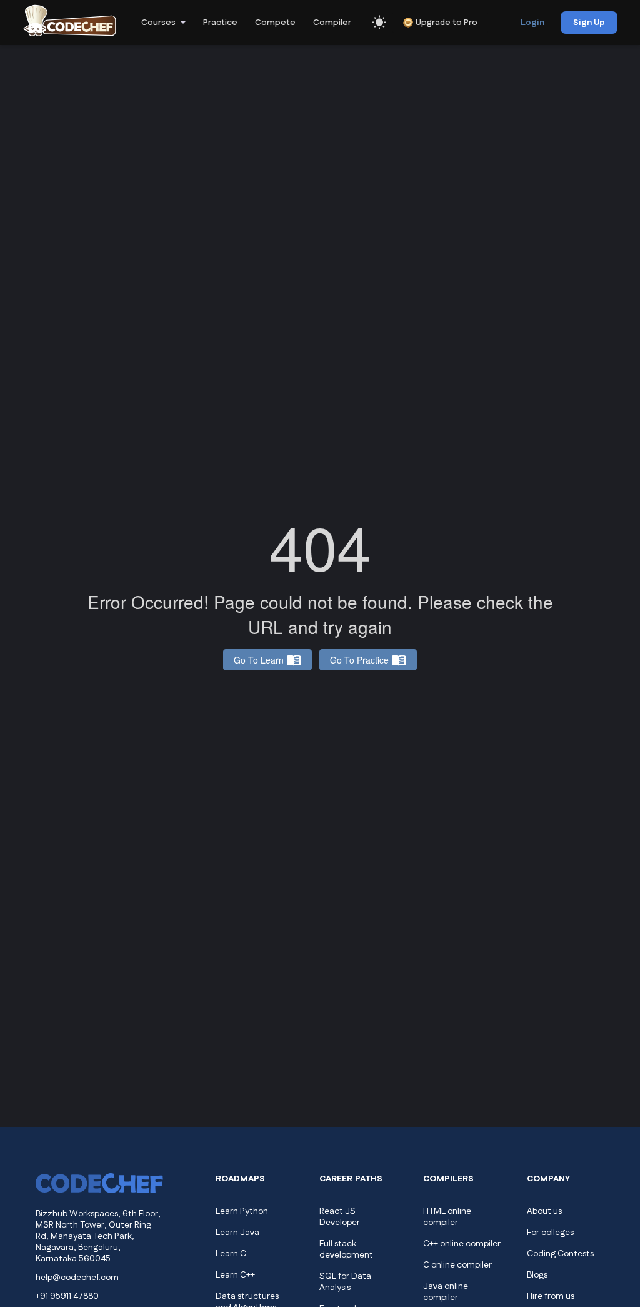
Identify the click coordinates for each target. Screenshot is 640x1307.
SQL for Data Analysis (345, 1282)
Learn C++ (235, 1275)
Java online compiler (445, 1292)
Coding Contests (560, 1254)
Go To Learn (259, 660)
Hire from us (550, 1296)
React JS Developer (339, 1217)
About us (544, 1211)
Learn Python (242, 1211)
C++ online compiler (462, 1244)
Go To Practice (359, 660)
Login (532, 22)
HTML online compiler (447, 1217)
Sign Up (589, 22)
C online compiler (457, 1265)
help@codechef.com (77, 1277)
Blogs (537, 1275)
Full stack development (346, 1249)
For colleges (550, 1232)
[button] (162, 22)
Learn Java (237, 1232)
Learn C (231, 1254)
